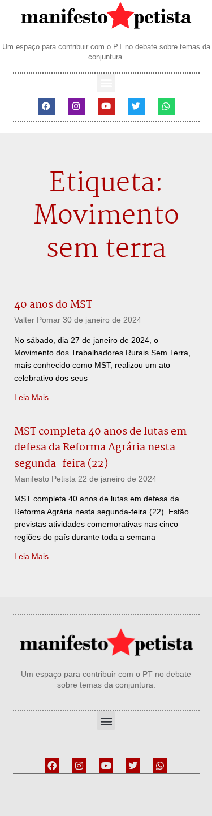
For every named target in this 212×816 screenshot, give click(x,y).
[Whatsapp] (166, 106)
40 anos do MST (53, 305)
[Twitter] (136, 106)
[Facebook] (46, 106)
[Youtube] (106, 106)
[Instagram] (76, 106)
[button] (106, 83)
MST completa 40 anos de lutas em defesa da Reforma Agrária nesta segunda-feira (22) (100, 448)
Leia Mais (31, 397)
